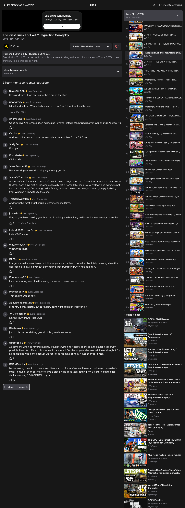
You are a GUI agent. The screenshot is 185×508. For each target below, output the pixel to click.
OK (62, 26)
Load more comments (16, 387)
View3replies (28, 223)
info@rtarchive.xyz (172, 5)
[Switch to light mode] (154, 5)
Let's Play (14, 38)
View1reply (20, 112)
